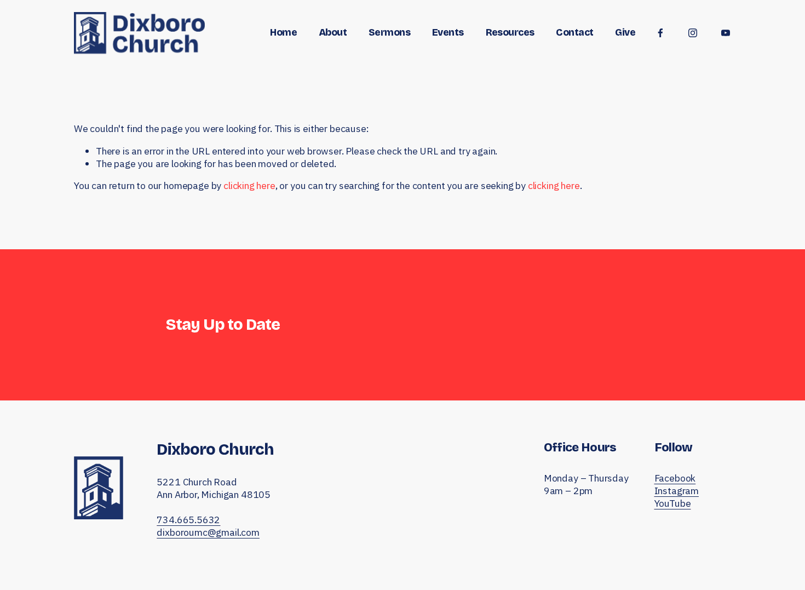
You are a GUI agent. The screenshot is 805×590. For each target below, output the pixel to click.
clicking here (249, 185)
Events (448, 32)
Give (625, 32)
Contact (574, 32)
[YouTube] (725, 32)
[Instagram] (692, 32)
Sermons (389, 32)
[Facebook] (660, 32)
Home (283, 32)
